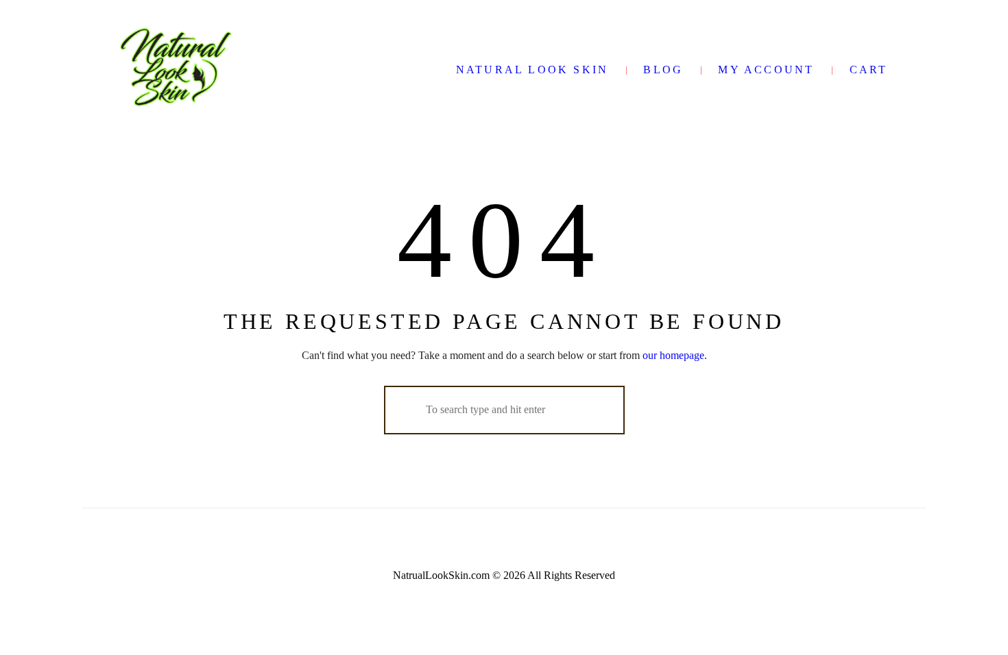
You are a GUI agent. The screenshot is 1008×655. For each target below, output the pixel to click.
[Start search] (406, 410)
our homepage (673, 355)
